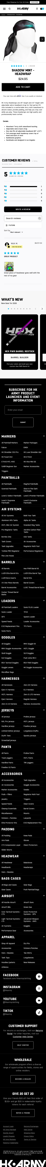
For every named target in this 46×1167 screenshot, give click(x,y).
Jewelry (4, 799)
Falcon (4, 447)
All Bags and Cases (9, 885)
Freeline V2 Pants (9, 767)
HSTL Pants (28, 758)
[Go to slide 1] (8, 308)
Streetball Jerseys (9, 740)
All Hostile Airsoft (9, 902)
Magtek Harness (30, 699)
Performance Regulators (33, 551)
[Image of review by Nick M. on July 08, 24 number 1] (9, 267)
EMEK (26, 447)
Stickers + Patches (9, 818)
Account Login (8, 1126)
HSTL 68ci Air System (10, 525)
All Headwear (7, 863)
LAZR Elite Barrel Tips (32, 573)
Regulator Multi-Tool (31, 546)
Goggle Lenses (7, 667)
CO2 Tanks (28, 537)
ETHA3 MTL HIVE (8, 462)
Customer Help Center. (23, 1036)
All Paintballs (7, 484)
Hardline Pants (7, 763)
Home (3, 14)
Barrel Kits (28, 578)
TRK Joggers (28, 763)
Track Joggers (7, 758)
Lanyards (27, 818)
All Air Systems (8, 516)
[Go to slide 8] (29, 308)
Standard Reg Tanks (32, 525)
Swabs (26, 790)
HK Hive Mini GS (30, 462)
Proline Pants (29, 753)
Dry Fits (27, 943)
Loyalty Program (9, 1136)
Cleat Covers (29, 804)
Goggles (27, 926)
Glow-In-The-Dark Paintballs (31, 490)
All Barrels (6, 569)
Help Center (23, 1045)
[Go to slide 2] (11, 308)
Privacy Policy (29, 1136)
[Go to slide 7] (26, 308)
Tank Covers (6, 542)
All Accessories (8, 780)
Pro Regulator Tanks (10, 530)
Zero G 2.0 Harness (9, 704)
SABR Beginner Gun (9, 466)
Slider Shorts (7, 850)
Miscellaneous (7, 813)
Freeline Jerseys (30, 726)
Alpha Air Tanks (30, 520)
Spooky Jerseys (30, 736)
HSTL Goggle (29, 648)
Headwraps (28, 867)
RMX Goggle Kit (30, 644)
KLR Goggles (7, 658)
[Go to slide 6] (23, 308)
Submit (23, 422)
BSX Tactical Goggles (10, 663)
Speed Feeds (7, 621)
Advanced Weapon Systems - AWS (31, 920)
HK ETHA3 (28, 457)
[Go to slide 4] (17, 308)
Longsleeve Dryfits (31, 731)
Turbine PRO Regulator (10, 551)
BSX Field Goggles (31, 663)
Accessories (28, 931)
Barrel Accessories (9, 587)
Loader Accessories (31, 621)
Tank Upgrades (8, 546)
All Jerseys (6, 717)
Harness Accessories (32, 704)
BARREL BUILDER (19, 357)
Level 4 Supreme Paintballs (8, 501)
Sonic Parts (6, 631)
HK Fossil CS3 (7, 457)
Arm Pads (5, 840)
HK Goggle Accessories (33, 667)
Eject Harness (7, 699)
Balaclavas (28, 863)
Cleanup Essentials (9, 809)
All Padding (6, 836)
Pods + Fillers (7, 794)
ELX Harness (29, 690)
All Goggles (6, 644)
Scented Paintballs (9, 489)
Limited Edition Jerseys (11, 731)
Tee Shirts (28, 953)
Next (42, 39)
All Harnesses (7, 685)
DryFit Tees (6, 736)
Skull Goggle (6, 653)
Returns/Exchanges (31, 1126)
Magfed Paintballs (31, 484)
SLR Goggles (29, 653)
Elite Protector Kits (9, 823)
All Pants (5, 753)
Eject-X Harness (8, 690)
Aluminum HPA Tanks (10, 520)
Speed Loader (29, 617)
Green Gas (28, 907)
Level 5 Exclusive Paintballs (30, 501)
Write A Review (23, 209)
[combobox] (23, 232)
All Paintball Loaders (10, 607)
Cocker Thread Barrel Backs (10, 593)
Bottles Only (6, 537)
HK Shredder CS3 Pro (10, 452)
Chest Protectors (30, 845)
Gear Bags (28, 885)
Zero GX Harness (30, 685)
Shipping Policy (29, 1133)
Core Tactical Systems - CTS (11, 913)
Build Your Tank (30, 516)
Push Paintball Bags (31, 890)
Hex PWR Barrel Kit (31, 569)
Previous (3, 39)
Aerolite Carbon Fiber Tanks (32, 531)
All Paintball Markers (10, 443)
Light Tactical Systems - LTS (11, 920)
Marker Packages (30, 443)
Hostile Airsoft (8, 1133)
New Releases (29, 962)
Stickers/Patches (31, 948)
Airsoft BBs (6, 907)
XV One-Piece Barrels (10, 583)
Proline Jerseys (29, 717)
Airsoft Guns (29, 902)
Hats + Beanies (8, 872)
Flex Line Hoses (8, 556)
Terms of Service (30, 1139)
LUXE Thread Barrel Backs (34, 587)
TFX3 (26, 612)
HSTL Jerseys (29, 721)
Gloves (26, 840)
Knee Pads (28, 836)
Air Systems (6, 926)
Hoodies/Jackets (8, 962)
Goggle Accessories (31, 785)
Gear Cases (6, 890)
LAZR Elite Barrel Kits (10, 573)
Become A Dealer (23, 1079)
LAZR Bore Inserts (9, 578)
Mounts (26, 813)
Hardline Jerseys (8, 726)
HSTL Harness (7, 694)
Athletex (5, 967)
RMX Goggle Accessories (11, 648)
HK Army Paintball (9, 1130)
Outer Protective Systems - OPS (30, 913)
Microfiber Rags (8, 672)
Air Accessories (30, 542)
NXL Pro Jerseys (8, 721)
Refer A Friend (23, 1113)
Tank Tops (6, 958)
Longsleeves (29, 958)
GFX (3, 617)
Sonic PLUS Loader (31, 607)
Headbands (6, 867)
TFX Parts (28, 626)
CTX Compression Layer (11, 845)
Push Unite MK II (30, 658)
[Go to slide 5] (20, 308)
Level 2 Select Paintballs (11, 496)
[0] (41, 9)
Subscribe (34, 2)
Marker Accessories (31, 466)
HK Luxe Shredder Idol (32, 452)
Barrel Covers (29, 583)
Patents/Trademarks (10, 1143)
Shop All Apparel (8, 943)
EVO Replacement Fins (10, 626)
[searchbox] (20, 218)
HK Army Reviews (9, 1139)
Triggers (5, 471)
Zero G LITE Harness (32, 694)
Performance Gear (9, 931)
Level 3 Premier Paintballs (34, 496)
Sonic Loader (7, 612)
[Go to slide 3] (14, 308)
